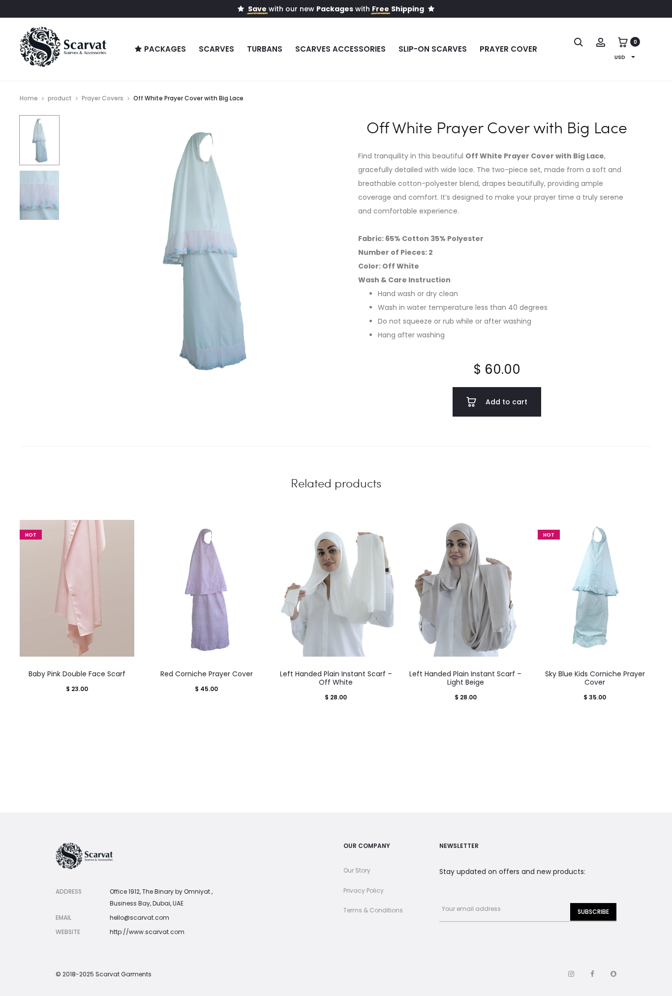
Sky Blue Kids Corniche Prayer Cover (595, 678)
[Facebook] (592, 973)
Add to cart (505, 402)
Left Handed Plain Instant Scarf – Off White (336, 678)
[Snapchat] (613, 973)
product (60, 98)
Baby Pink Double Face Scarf (77, 674)
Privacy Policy (363, 890)
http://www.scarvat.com (147, 932)
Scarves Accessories (340, 49)
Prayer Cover (508, 49)
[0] (623, 42)
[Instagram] (571, 973)
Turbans (264, 49)
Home (29, 98)
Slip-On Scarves (432, 49)
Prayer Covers (102, 98)
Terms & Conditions (373, 910)
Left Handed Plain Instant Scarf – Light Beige (465, 678)
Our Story (356, 870)
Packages (165, 49)
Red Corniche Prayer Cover (206, 674)
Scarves (216, 49)
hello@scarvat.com (139, 917)
